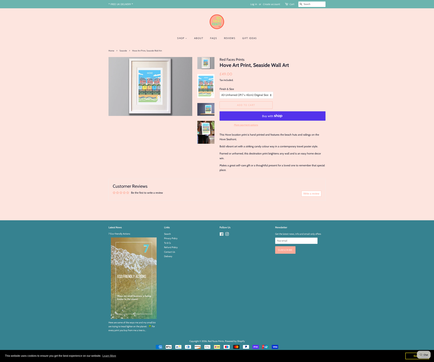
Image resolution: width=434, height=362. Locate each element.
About (198, 38)
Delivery (168, 256)
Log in (253, 4)
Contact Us (169, 251)
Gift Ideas (249, 38)
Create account (271, 4)
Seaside (123, 50)
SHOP (181, 38)
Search (167, 234)
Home (111, 50)
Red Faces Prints (216, 341)
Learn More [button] (109, 355)
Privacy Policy (170, 238)
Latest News (115, 227)
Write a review (311, 193)
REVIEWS (229, 38)
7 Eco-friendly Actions (119, 233)
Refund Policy (171, 247)
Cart (292, 4)
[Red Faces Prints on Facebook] (221, 234)
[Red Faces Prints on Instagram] (227, 234)
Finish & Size (227, 89)
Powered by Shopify (235, 341)
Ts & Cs (167, 243)
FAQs (213, 38)
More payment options (246, 124)
